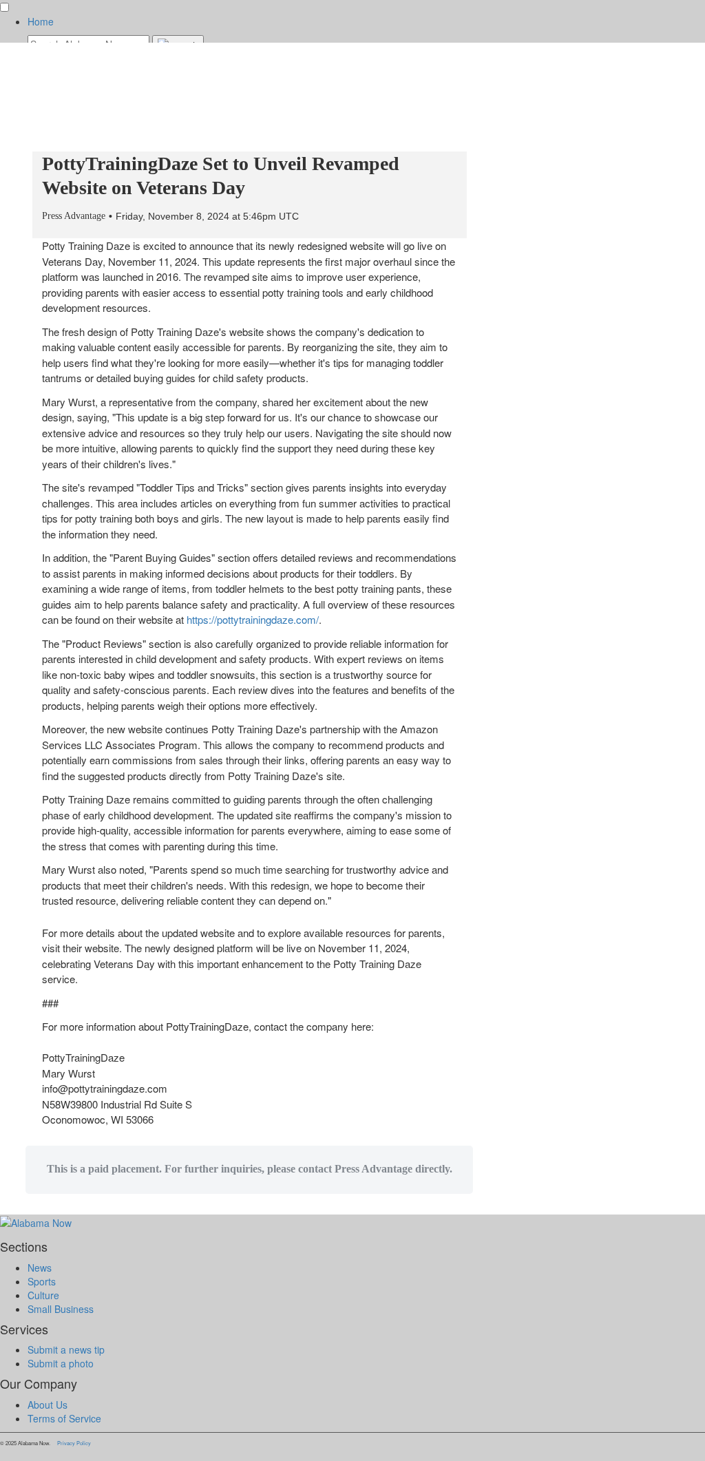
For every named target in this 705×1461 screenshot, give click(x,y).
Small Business (61, 1309)
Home (41, 21)
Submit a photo (61, 1363)
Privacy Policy (74, 1443)
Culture (43, 1295)
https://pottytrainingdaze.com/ (253, 619)
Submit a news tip (66, 1349)
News (40, 1267)
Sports (42, 1281)
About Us (47, 1404)
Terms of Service (64, 1418)
